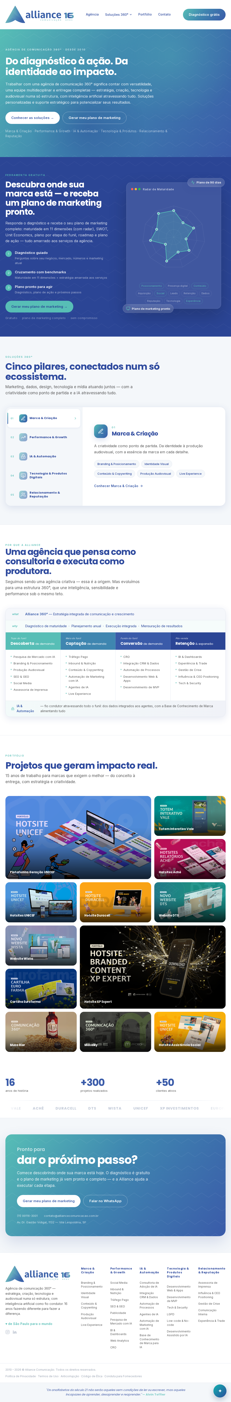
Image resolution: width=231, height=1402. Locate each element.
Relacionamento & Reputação (212, 1270)
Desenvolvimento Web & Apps (179, 1288)
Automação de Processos (149, 1305)
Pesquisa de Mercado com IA (121, 1321)
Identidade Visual (157, 464)
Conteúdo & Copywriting (114, 473)
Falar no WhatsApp (105, 1201)
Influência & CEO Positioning (209, 1295)
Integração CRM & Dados (149, 1295)
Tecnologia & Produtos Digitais (178, 1272)
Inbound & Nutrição (117, 1291)
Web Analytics (119, 1340)
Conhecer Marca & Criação (116, 486)
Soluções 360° (116, 14)
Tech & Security (177, 1307)
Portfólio (145, 14)
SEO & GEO (117, 1306)
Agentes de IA (149, 1314)
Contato (164, 14)
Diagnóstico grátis (204, 14)
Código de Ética (91, 1376)
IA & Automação (149, 1270)
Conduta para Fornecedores (123, 1376)
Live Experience (191, 473)
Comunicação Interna (207, 1312)
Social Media (118, 1282)
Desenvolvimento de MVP (179, 1299)
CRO (113, 1347)
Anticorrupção (70, 1376)
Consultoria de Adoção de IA (149, 1284)
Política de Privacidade (20, 1376)
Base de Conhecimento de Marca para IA (149, 1341)
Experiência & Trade (211, 1320)
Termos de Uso (48, 1376)
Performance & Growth (121, 1270)
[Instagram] (7, 1332)
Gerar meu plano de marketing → (39, 306)
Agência (92, 14)
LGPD (170, 1314)
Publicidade (118, 1313)
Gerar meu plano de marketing (94, 118)
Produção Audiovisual (155, 473)
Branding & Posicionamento (116, 464)
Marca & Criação (88, 1270)
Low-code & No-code (178, 1322)
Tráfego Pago (119, 1300)
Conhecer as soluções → (32, 118)
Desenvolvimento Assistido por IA (179, 1333)
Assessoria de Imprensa (207, 1284)
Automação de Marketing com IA (149, 1324)
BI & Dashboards (118, 1332)
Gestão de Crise (209, 1303)
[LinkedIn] (14, 1332)
